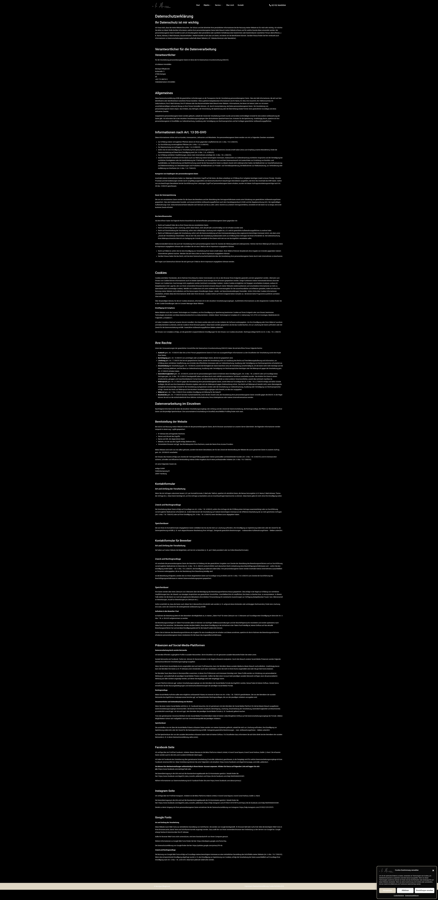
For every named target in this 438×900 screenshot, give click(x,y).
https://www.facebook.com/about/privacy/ (225, 780)
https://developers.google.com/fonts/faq (211, 841)
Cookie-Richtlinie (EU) (276, 886)
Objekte (206, 5)
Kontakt (241, 5)
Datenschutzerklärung (412, 895)
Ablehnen (405, 890)
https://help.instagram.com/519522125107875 (221, 803)
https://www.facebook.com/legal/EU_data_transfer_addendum (180, 776)
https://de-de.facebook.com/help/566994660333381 (225, 776)
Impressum (249, 886)
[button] (433, 870)
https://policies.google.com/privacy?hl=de (207, 845)
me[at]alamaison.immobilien (165, 82)
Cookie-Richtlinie (399, 895)
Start (198, 5)
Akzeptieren (387, 890)
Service (218, 5)
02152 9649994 (279, 5)
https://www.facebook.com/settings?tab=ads (174, 769)
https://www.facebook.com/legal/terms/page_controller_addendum (244, 762)
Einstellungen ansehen (424, 890)
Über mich (230, 5)
